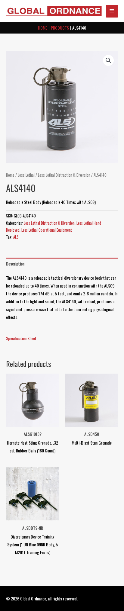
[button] (108, 60)
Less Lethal (26, 175)
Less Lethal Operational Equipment (46, 230)
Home (10, 175)
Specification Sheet (21, 338)
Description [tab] (15, 263)
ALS (16, 237)
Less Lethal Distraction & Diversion (64, 175)
